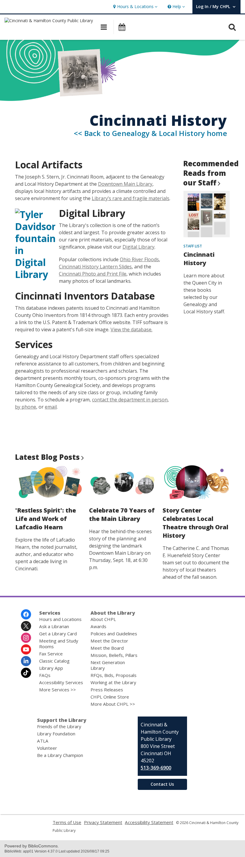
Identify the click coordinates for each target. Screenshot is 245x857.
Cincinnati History (199, 258)
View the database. (131, 329)
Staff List (192, 246)
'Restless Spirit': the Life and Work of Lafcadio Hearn (45, 518)
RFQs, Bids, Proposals (114, 675)
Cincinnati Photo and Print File (92, 273)
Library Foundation (56, 734)
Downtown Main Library (125, 184)
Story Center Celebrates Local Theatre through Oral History (195, 522)
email (51, 406)
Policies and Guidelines (114, 634)
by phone (25, 406)
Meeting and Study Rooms (58, 643)
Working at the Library (113, 682)
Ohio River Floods (139, 259)
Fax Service (51, 654)
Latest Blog (47, 457)
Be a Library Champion (60, 755)
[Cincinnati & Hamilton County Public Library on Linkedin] (26, 661)
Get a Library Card (58, 634)
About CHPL (103, 619)
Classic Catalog (54, 661)
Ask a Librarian (54, 626)
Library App (51, 668)
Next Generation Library (108, 665)
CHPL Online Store (110, 697)
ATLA (42, 741)
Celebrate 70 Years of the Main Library (122, 514)
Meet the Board (107, 648)
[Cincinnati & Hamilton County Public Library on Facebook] (26, 614)
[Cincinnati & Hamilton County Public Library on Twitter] (26, 626)
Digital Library (138, 247)
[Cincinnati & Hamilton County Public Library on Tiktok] (26, 673)
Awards (98, 626)
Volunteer (47, 748)
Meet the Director (109, 641)
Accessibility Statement (149, 822)
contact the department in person (130, 399)
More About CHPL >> (113, 704)
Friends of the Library (59, 726)
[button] (134, 6)
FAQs (44, 675)
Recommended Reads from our (211, 173)
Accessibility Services (61, 682)
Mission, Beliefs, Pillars (114, 655)
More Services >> (57, 690)
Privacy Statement (103, 822)
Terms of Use (67, 822)
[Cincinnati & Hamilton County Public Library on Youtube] (26, 649)
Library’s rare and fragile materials (130, 198)
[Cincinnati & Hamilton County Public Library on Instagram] (26, 638)
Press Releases (107, 690)
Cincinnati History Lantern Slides (95, 266)
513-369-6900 (156, 767)
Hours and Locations (60, 619)
